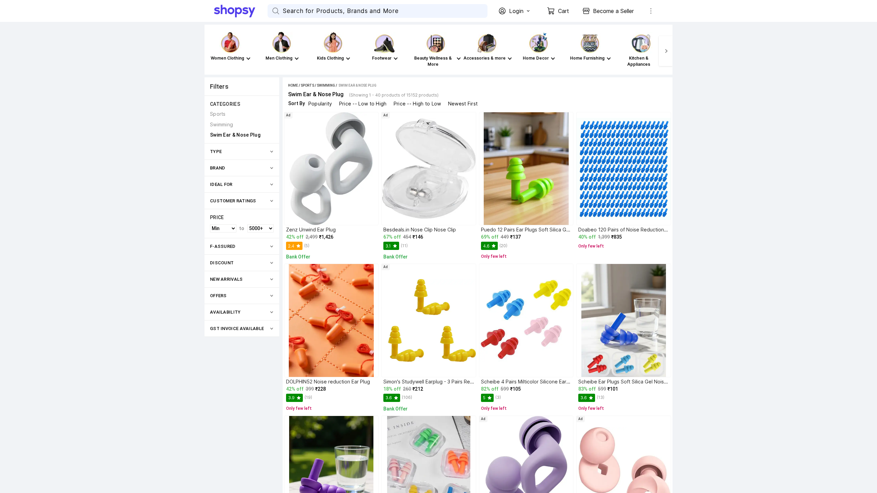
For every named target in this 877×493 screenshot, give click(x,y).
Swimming (326, 85)
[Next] (665, 51)
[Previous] (211, 51)
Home (293, 85)
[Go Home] (241, 11)
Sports (307, 85)
